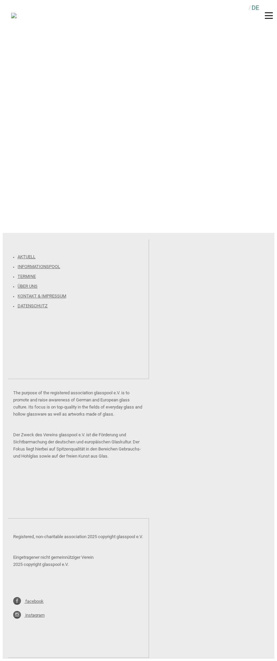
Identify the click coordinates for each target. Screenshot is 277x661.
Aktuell (26, 256)
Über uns (27, 286)
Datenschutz (33, 305)
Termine (27, 276)
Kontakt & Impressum (42, 296)
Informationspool (39, 266)
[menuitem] (255, 7)
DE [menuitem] (255, 7)
